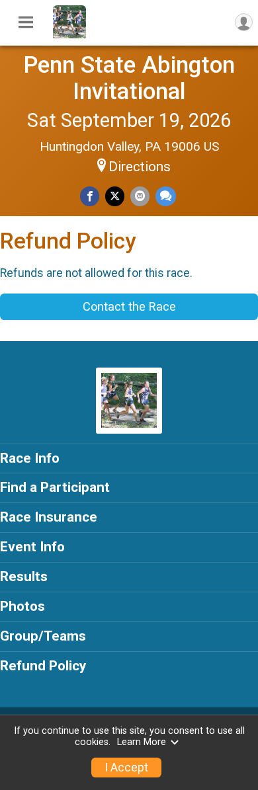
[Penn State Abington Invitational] (69, 35)
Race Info (30, 458)
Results (24, 576)
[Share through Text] (165, 196)
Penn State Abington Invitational (129, 78)
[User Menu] (244, 22)
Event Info (32, 547)
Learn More (141, 742)
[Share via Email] (140, 196)
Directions (139, 167)
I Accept (126, 767)
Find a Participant (55, 487)
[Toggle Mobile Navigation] (25, 22)
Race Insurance (48, 517)
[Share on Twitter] (114, 196)
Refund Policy (43, 666)
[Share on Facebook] (89, 196)
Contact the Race (129, 306)
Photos (22, 606)
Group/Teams (43, 636)
